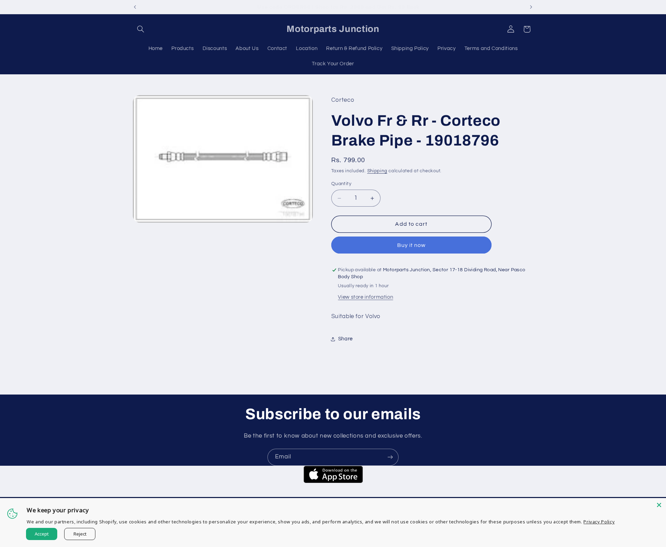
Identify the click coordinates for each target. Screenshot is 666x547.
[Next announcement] (531, 7)
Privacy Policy (599, 522)
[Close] (659, 505)
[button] (141, 29)
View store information (365, 297)
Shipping (377, 171)
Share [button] (345, 339)
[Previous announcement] (135, 7)
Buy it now (411, 245)
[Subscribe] (390, 457)
